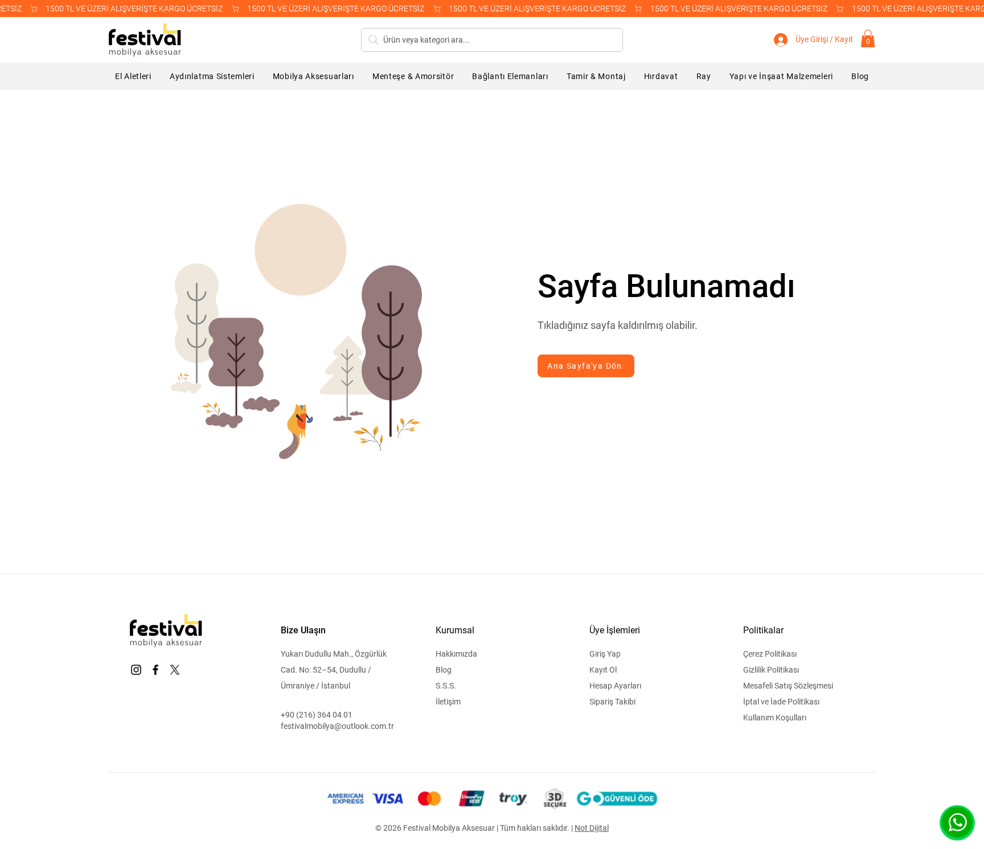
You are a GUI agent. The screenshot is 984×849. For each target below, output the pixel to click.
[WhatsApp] (957, 822)
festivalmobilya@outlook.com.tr (337, 726)
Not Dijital (592, 827)
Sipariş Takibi (612, 701)
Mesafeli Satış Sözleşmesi (788, 685)
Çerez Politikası (770, 653)
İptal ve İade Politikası (781, 701)
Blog (444, 669)
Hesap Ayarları (615, 685)
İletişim (448, 701)
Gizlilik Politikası (771, 669)
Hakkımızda (456, 653)
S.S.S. (446, 685)
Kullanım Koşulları (774, 717)
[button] (867, 38)
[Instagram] (136, 670)
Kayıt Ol (603, 669)
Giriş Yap (605, 653)
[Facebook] (155, 670)
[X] (175, 670)
